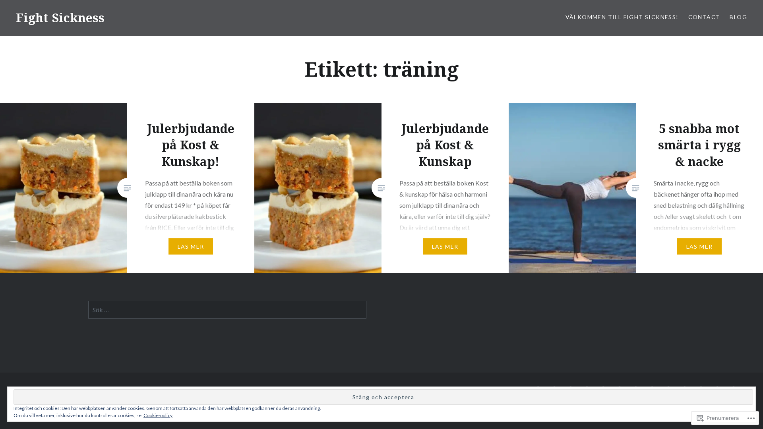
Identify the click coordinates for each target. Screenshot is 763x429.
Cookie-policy (157, 415)
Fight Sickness (60, 18)
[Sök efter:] (227, 309)
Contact (704, 17)
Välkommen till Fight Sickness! (622, 17)
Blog (738, 17)
